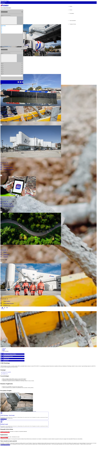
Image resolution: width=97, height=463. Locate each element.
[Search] (9, 20)
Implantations (2, 2)
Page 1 (12, 63)
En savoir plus (4, 437)
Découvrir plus (3, 111)
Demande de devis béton (5, 432)
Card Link (2, 352)
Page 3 (12, 67)
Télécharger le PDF (3, 419)
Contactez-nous (2, 3)
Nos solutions (72, 13)
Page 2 (12, 65)
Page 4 (12, 69)
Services (71, 9)
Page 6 (12, 73)
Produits (71, 6)
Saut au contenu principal (4, 0)
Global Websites (4, 1)
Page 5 (12, 71)
